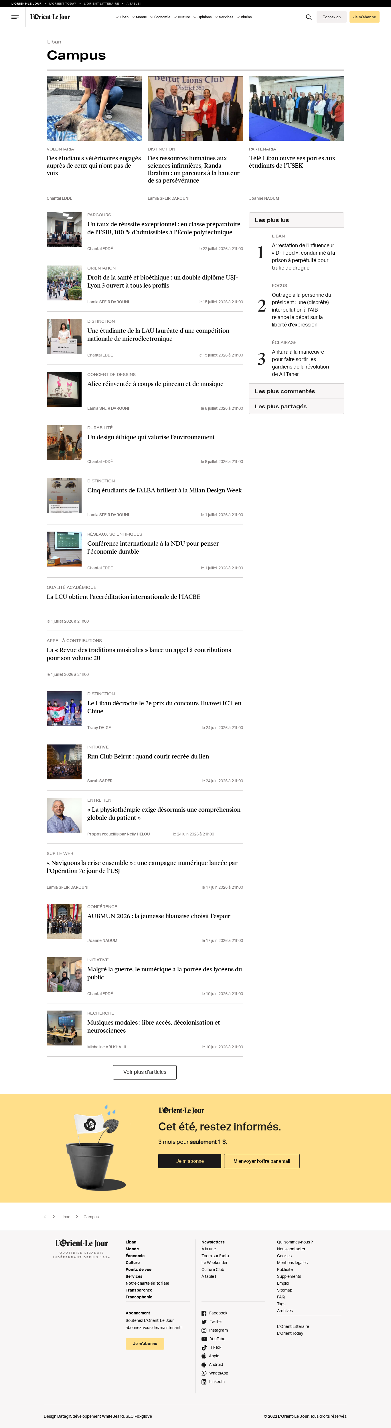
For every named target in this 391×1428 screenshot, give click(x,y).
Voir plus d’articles (144, 1072)
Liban (54, 42)
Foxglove (143, 1416)
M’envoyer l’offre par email (262, 1161)
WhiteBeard (113, 1416)
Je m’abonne (190, 1161)
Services (134, 1276)
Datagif (64, 1416)
